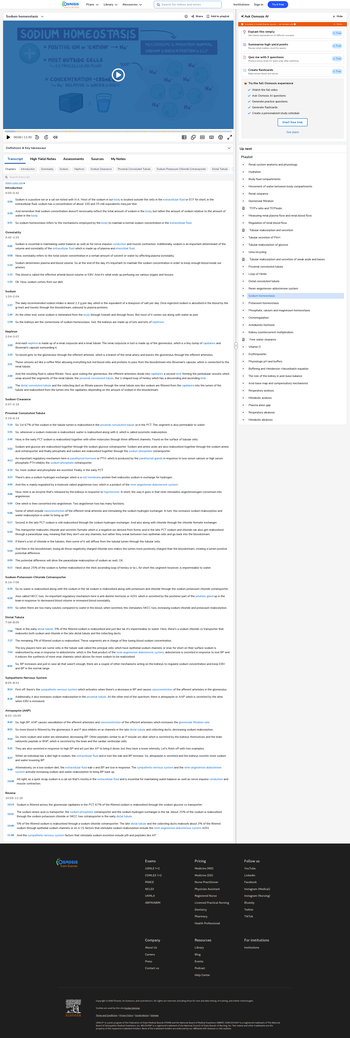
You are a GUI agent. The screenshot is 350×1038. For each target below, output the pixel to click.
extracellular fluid (174, 200)
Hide (340, 16)
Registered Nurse (206, 895)
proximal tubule (96, 697)
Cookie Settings (132, 1008)
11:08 (10, 835)
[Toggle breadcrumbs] (42, 16)
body (117, 200)
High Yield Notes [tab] (43, 159)
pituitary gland (204, 596)
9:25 (9, 748)
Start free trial (292, 122)
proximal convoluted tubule (96, 378)
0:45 (9, 246)
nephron (33, 343)
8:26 (9, 699)
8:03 (9, 666)
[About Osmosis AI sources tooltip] (294, 24)
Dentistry (201, 909)
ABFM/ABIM (152, 902)
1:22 (9, 274)
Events (199, 961)
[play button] (8, 137)
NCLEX (149, 889)
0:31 (9, 223)
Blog (198, 954)
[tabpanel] (118, 503)
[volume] (55, 137)
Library (108, 5)
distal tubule (45, 629)
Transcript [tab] (15, 159)
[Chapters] (184, 137)
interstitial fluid (125, 248)
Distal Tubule (220, 169)
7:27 (9, 640)
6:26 (9, 589)
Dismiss (340, 24)
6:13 (9, 567)
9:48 (9, 769)
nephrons (158, 322)
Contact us (152, 968)
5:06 (9, 513)
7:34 (9, 652)
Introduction (28, 169)
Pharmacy (201, 916)
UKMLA (150, 895)
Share (199, 16)
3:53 (9, 449)
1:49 (9, 314)
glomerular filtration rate (194, 722)
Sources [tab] (97, 159)
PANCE (149, 882)
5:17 (9, 522)
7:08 (9, 631)
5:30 (9, 532)
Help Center (202, 975)
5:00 (9, 503)
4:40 (9, 484)
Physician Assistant (207, 889)
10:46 (10, 825)
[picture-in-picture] (193, 137)
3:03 (9, 387)
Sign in (258, 5)
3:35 (9, 432)
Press (148, 961)
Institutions (242, 5)
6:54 (9, 607)
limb (203, 378)
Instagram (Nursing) (257, 895)
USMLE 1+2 (152, 868)
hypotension (111, 492)
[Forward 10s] (46, 137)
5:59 (9, 551)
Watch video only (14, 183)
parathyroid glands (151, 458)
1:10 (9, 265)
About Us (151, 947)
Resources (130, 5)
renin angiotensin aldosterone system (154, 485)
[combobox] (188, 4)
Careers (150, 954)
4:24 (9, 470)
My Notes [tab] (118, 159)
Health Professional (207, 923)
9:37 (9, 758)
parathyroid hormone (83, 458)
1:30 (9, 282)
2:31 (9, 364)
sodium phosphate (140, 451)
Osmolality (47, 169)
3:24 (9, 425)
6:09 (9, 560)
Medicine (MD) (204, 868)
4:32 (9, 477)
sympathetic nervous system (59, 690)
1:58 (9, 322)
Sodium (64, 169)
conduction (119, 244)
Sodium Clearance (101, 169)
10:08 (10, 781)
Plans (90, 5)
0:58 (9, 255)
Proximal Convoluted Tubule (134, 169)
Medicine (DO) (204, 875)
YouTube (250, 868)
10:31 (10, 814)
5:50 (9, 541)
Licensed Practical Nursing (212, 902)
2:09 (9, 345)
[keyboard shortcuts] (211, 137)
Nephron (79, 169)
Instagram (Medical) (257, 889)
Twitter (248, 909)
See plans (292, 132)
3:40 (9, 439)
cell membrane (91, 477)
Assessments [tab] (73, 159)
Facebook (250, 882)
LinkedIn (249, 875)
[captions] (202, 137)
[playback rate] (220, 137)
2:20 (9, 355)
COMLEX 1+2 (153, 875)
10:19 (10, 804)
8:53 (9, 729)
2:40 (9, 376)
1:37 (9, 305)
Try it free (278, 4)
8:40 (9, 722)
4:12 (9, 460)
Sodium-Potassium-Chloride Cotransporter (181, 169)
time (179, 374)
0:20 (9, 213)
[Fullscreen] (230, 137)
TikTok (248, 916)
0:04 (9, 201)
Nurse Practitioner (206, 882)
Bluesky (249, 902)
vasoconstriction (54, 511)
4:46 (9, 494)
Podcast (200, 968)
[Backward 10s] (37, 137)
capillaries (209, 343)
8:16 (9, 689)
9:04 (9, 739)
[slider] (70, 137)
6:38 (9, 598)
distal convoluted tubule (36, 385)
